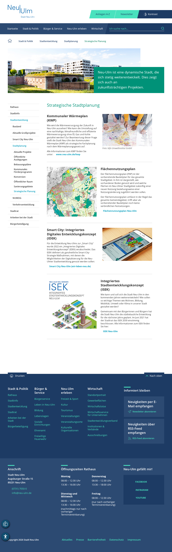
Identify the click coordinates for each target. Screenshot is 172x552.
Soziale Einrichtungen (42, 423)
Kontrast (152, 14)
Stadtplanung (71, 41)
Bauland (17, 126)
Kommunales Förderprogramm (23, 170)
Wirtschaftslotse (97, 406)
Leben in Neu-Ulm (44, 404)
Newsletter (127, 14)
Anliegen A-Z (103, 14)
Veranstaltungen (70, 416)
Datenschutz (116, 539)
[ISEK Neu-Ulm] (72, 304)
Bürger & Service (52, 28)
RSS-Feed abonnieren (143, 438)
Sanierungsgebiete (23, 186)
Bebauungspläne (22, 164)
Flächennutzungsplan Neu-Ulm (120, 210)
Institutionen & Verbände (96, 428)
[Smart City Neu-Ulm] (127, 244)
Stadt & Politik (31, 28)
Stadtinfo (15, 113)
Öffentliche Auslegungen (20, 158)
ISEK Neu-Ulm (110, 331)
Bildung (38, 410)
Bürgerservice (42, 398)
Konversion (20, 176)
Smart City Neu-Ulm (23, 139)
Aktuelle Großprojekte (24, 132)
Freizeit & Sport (69, 398)
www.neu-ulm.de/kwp (68, 154)
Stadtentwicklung (48, 41)
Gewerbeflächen (97, 400)
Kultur (64, 404)
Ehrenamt (39, 430)
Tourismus (67, 410)
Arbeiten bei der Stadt (21, 217)
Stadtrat (14, 211)
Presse (80, 539)
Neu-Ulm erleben (77, 28)
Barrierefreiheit (97, 539)
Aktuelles (67, 539)
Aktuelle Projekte (22, 151)
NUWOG (17, 198)
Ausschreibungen (97, 435)
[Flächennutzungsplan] (72, 192)
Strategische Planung (95, 41)
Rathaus (14, 107)
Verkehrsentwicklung (23, 204)
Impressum (134, 539)
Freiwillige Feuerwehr (40, 437)
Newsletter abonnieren (144, 411)
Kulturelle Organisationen (69, 429)
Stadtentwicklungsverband (102, 420)
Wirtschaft (97, 28)
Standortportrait (97, 395)
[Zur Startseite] (21, 11)
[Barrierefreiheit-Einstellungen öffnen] (5, 537)
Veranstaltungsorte (72, 421)
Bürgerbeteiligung (19, 223)
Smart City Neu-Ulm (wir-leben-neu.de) (70, 266)
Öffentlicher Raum (23, 181)
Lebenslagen (41, 416)
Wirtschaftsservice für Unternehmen (98, 414)
